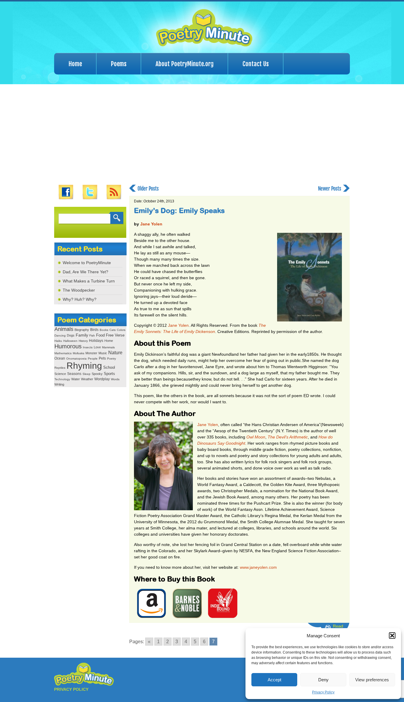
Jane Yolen (151, 224)
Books (104, 330)
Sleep (87, 374)
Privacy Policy (323, 692)
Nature (115, 352)
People (93, 358)
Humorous (68, 346)
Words (115, 379)
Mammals (108, 347)
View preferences (372, 679)
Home (75, 64)
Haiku (58, 340)
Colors (121, 330)
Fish (92, 335)
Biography (82, 330)
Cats (112, 330)
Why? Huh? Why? (79, 299)
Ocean (59, 358)
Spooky (97, 374)
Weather (87, 379)
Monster (91, 353)
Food (100, 335)
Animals (63, 329)
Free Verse (115, 335)
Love (97, 347)
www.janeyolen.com (258, 567)
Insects (88, 347)
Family (82, 335)
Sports (109, 374)
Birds (94, 330)
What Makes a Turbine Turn (89, 281)
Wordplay (102, 379)
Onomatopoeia (76, 358)
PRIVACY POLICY (71, 689)
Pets (102, 358)
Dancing (60, 335)
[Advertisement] (202, 134)
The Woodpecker (79, 290)
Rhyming (84, 365)
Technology (62, 379)
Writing (59, 384)
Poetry (111, 358)
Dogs (71, 335)
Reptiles (59, 367)
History (83, 340)
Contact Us (256, 64)
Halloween (70, 340)
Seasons (74, 374)
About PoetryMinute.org (185, 64)
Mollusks (78, 353)
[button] (392, 635)
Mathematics (63, 353)
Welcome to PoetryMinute (87, 262)
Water (75, 379)
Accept (274, 679)
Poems (119, 64)
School (109, 367)
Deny (323, 679)
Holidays (96, 341)
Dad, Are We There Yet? (85, 271)
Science (60, 374)
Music (102, 353)
